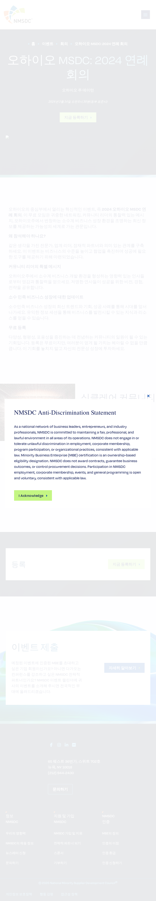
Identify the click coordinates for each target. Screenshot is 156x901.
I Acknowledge (31, 495)
